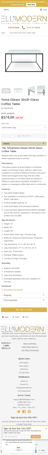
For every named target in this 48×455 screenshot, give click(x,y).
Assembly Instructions (13, 290)
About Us (24, 381)
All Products (24, 362)
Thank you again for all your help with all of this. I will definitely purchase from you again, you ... (19, 442)
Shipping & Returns (24, 387)
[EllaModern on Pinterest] (29, 412)
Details (24, 143)
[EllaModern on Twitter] (18, 412)
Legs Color (5, 123)
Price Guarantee (24, 300)
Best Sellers (24, 366)
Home (3, 33)
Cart (45, 9)
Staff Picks (24, 369)
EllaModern (6, 343)
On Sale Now (24, 372)
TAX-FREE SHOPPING (30, 350)
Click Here (31, 5)
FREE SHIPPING (29, 344)
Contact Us (24, 384)
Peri (18, 448)
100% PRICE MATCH (30, 347)
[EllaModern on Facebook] (24, 412)
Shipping (24, 295)
